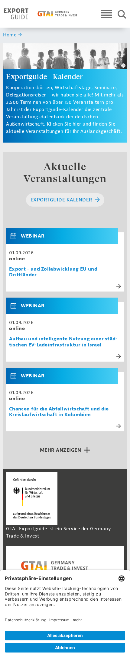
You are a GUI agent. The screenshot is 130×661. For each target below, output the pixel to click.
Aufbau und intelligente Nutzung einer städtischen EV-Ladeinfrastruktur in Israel (63, 342)
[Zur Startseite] (40, 14)
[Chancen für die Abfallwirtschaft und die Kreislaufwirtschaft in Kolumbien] (16, 375)
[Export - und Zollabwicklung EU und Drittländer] (16, 236)
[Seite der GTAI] (65, 565)
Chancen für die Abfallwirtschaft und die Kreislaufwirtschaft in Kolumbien (59, 412)
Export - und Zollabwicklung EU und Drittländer (53, 272)
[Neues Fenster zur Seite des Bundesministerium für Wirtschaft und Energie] (31, 498)
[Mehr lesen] (118, 286)
